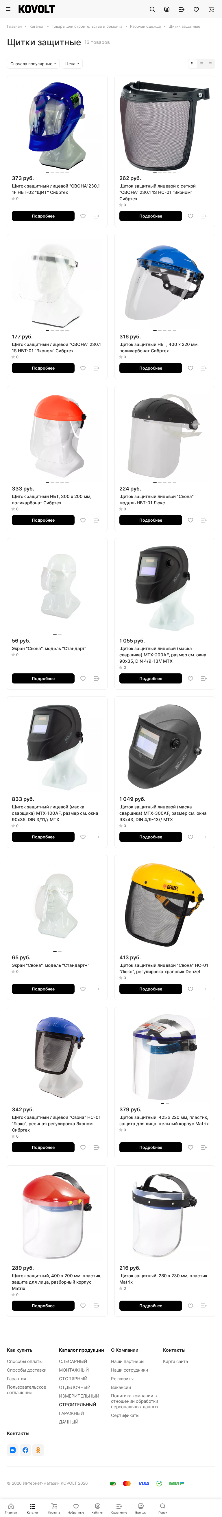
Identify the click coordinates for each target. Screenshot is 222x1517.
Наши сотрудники (129, 1370)
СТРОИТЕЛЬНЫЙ (77, 1404)
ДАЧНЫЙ (68, 1422)
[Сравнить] (96, 216)
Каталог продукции (81, 1350)
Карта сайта (175, 1361)
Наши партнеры (127, 1361)
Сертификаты (125, 1415)
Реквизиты (122, 1378)
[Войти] (166, 9)
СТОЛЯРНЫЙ (73, 1378)
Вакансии (121, 1387)
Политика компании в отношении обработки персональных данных (134, 1401)
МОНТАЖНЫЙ (74, 1370)
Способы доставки (27, 1370)
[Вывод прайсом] (210, 63)
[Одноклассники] (38, 1450)
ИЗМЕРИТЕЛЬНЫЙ (79, 1396)
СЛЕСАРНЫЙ (73, 1361)
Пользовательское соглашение (26, 1389)
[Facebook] (25, 1450)
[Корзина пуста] (211, 9)
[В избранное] (83, 216)
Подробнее (43, 215)
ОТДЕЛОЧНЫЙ (74, 1387)
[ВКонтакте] (12, 1450)
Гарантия (16, 1378)
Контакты (174, 1350)
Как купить (19, 1350)
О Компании (124, 1350)
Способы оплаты (24, 1361)
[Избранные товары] (196, 9)
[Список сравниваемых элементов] (181, 9)
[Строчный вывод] (201, 63)
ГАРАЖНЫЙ (71, 1413)
